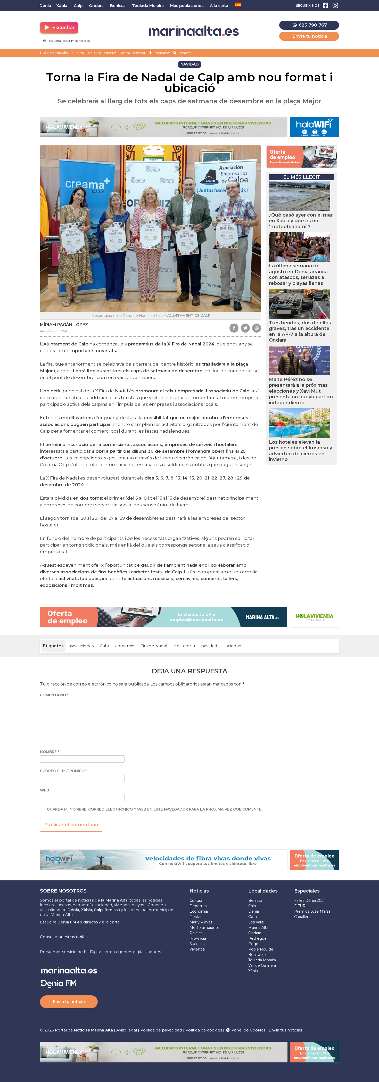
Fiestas (196, 916)
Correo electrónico (63, 771)
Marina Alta (258, 927)
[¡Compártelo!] (233, 328)
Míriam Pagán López (64, 324)
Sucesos (197, 943)
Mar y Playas (201, 922)
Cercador (184, 53)
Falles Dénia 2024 (310, 900)
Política (124, 53)
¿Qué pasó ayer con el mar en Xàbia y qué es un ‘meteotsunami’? (301, 220)
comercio (124, 645)
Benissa (255, 900)
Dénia (253, 911)
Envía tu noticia (309, 36)
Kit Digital (93, 951)
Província (198, 938)
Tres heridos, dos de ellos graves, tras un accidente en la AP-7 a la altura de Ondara (300, 331)
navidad (209, 645)
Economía (199, 911)
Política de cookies (203, 1030)
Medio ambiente (204, 927)
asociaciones (81, 645)
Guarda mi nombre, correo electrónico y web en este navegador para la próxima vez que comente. (154, 809)
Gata (252, 916)
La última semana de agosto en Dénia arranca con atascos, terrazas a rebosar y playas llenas (298, 274)
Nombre (49, 752)
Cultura (78, 53)
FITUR (300, 906)
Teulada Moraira (262, 960)
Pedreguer (258, 938)
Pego (253, 943)
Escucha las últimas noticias (69, 41)
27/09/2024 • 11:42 (53, 331)
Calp (104, 645)
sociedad (139, 53)
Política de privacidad (161, 1030)
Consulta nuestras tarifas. (64, 936)
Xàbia (253, 971)
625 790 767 (312, 25)
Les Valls (255, 922)
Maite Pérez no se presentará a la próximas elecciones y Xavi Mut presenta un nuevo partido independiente (301, 391)
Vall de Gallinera (262, 965)
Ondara (254, 933)
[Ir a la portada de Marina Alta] (194, 31)
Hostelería (184, 645)
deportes (110, 53)
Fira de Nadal (154, 645)
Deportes (198, 906)
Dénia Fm (93, 53)
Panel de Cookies (247, 1030)
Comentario (54, 695)
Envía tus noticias (285, 1030)
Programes (161, 53)
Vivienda (197, 949)
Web (44, 790)
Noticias (199, 891)
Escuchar (63, 27)
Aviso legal (126, 1030)
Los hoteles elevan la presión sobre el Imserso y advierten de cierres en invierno (300, 450)
